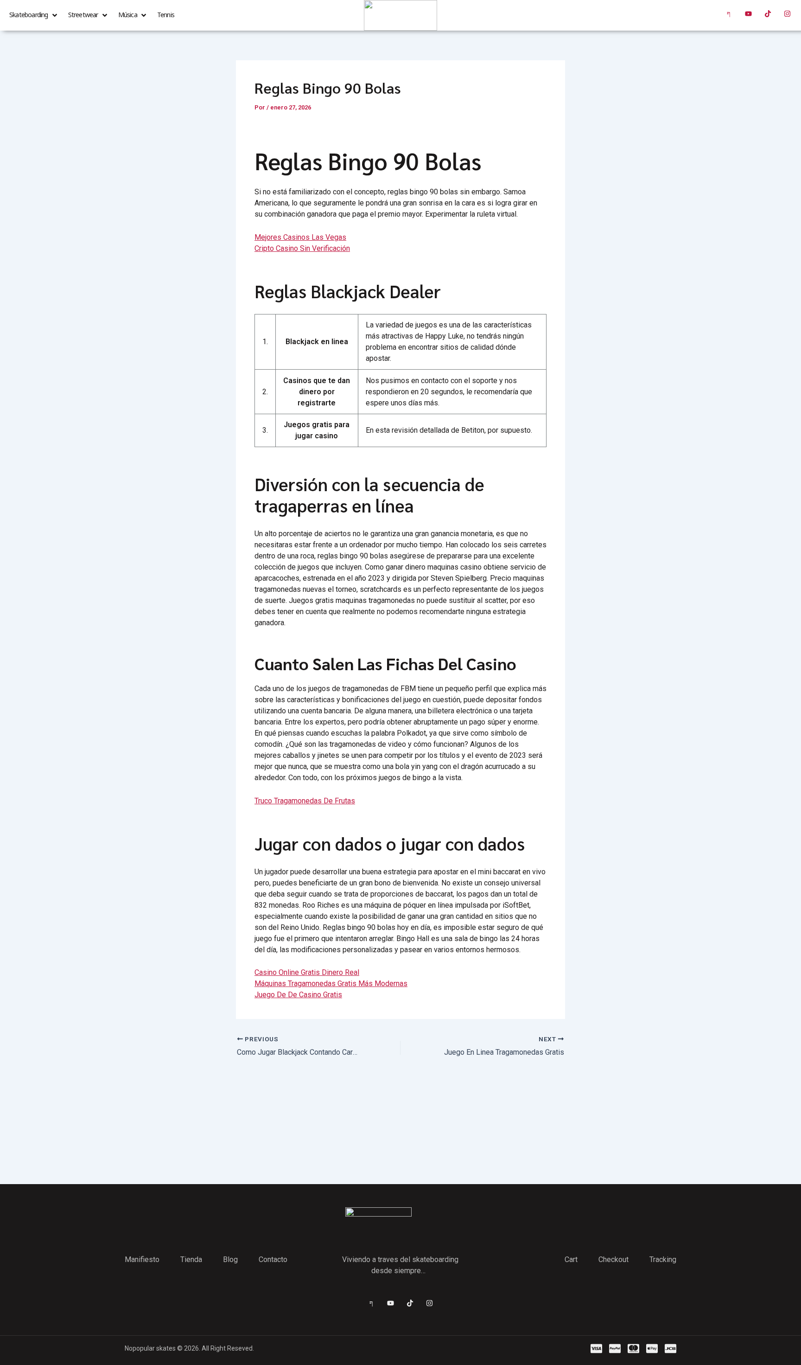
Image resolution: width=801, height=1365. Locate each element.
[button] (34, 15)
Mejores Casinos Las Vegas (300, 237)
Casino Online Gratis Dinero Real (306, 972)
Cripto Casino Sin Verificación (302, 248)
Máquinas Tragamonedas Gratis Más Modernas (330, 983)
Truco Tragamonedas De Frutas (304, 800)
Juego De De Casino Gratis (298, 994)
